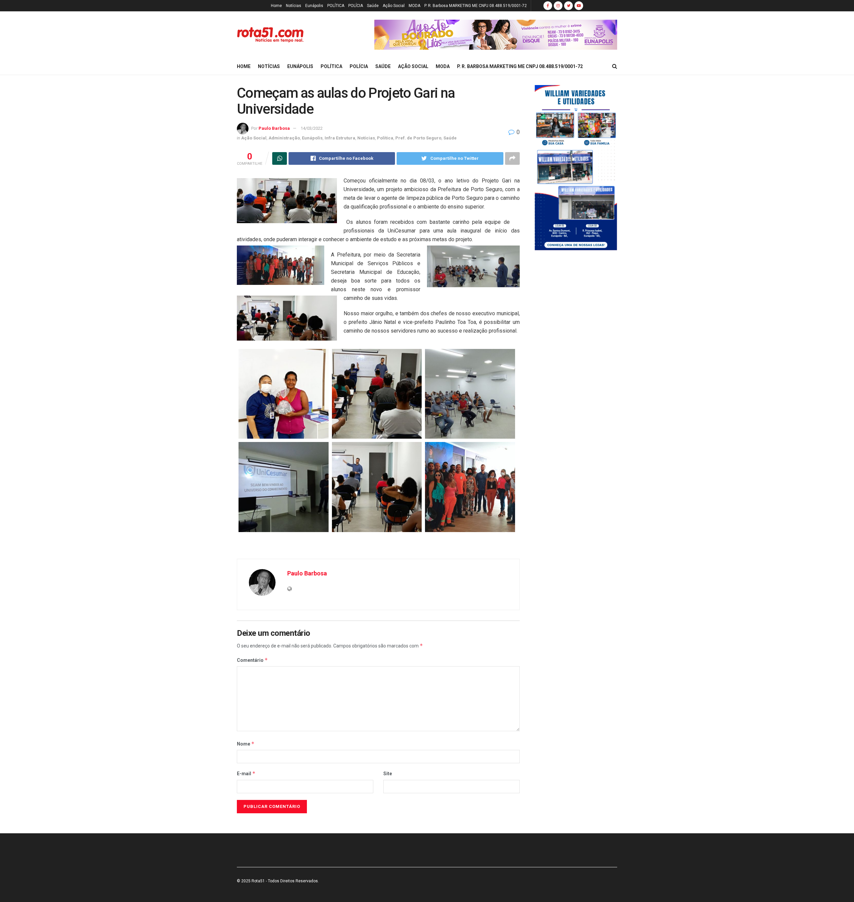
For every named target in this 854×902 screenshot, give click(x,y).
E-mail (246, 773)
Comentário (252, 660)
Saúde (373, 5)
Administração (284, 137)
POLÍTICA (335, 5)
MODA (414, 5)
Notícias (293, 5)
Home (276, 5)
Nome (246, 744)
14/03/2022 (312, 128)
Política (385, 137)
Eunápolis (314, 5)
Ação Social (394, 5)
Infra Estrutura (340, 137)
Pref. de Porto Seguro (418, 137)
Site (387, 773)
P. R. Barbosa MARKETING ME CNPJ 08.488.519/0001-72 (475, 5)
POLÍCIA (355, 5)
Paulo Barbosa (274, 128)
